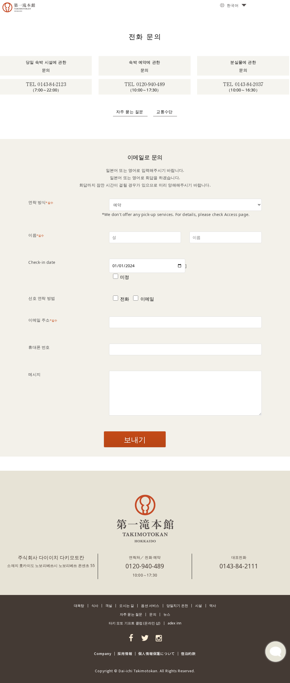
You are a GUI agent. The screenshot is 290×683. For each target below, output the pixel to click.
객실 (108, 605)
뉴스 (166, 614)
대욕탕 (79, 605)
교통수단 (164, 111)
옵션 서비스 (150, 605)
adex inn (175, 623)
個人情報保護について (156, 653)
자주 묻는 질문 (129, 111)
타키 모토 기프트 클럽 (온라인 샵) (135, 623)
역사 (212, 605)
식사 (94, 605)
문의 (152, 614)
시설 (198, 605)
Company (103, 653)
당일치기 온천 (177, 605)
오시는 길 (126, 605)
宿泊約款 (188, 653)
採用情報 (125, 653)
